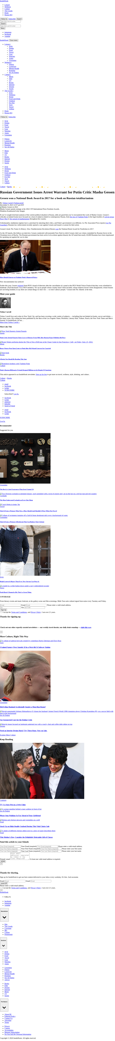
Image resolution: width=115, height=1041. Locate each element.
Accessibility (9, 1030)
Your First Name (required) (30, 849)
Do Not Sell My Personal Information (17, 1034)
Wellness (7, 7)
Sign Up (3, 610)
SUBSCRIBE (9, 390)
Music (11, 77)
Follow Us (4, 19)
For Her (12, 103)
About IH (7, 1014)
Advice (7, 980)
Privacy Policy (36, 612)
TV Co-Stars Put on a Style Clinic (13, 805)
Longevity (12, 66)
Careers (7, 1028)
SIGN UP (4, 883)
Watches (12, 56)
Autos (11, 58)
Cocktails (3, 496)
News (2, 588)
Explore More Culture (8, 735)
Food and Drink (14, 99)
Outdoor (12, 101)
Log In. (16, 394)
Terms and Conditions (19, 612)
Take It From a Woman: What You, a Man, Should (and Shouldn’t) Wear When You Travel (28, 511)
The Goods (8, 11)
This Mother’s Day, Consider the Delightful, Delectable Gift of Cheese (26, 837)
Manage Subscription (12, 1032)
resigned (20, 286)
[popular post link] (25, 483)
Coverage (7, 928)
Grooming (12, 60)
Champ (7, 932)
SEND (3, 861)
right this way (86, 627)
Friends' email (5, 859)
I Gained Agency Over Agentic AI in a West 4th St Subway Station (25, 647)
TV (10, 81)
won (57, 229)
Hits (5, 924)
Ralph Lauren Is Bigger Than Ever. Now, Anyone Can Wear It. (19, 581)
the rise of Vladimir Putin (79, 217)
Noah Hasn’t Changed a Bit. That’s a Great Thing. (16, 592)
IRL (5, 930)
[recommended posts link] (30, 641)
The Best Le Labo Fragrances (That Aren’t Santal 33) (17, 489)
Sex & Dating (14, 73)
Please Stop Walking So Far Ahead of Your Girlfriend (20, 816)
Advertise (7, 1020)
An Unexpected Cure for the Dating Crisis (16, 720)
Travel (11, 52)
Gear (10, 54)
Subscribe (12, 19)
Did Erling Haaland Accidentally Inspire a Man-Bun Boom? (23, 707)
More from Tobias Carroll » (10, 322)
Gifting (11, 109)
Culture (7, 9)
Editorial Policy (9, 1016)
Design (11, 87)
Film (10, 79)
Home (11, 97)
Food (11, 50)
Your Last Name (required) (30, 851)
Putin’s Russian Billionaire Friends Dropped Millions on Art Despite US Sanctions (25, 370)
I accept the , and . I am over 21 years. (29, 612)
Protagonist (8, 934)
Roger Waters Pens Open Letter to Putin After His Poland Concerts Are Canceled (25, 348)
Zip (22, 607)
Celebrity (3, 800)
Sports (11, 89)
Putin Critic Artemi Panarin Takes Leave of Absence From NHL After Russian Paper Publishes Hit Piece (32, 337)
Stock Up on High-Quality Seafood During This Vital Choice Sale (24, 826)
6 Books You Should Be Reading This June (13, 359)
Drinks (11, 48)
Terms (6, 1022)
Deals (6, 13)
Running (12, 70)
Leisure (7, 5)
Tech (10, 105)
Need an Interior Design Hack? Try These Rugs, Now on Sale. (23, 731)
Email (23, 605)
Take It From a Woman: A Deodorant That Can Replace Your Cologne (22, 522)
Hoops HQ (8, 15)
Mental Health (14, 68)
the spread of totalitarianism (19, 219)
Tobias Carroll (8, 203)
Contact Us (8, 1018)
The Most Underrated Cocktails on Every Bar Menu (16, 500)
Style (11, 46)
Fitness (11, 64)
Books (11, 83)
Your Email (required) (29, 846)
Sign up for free (41, 374)
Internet (11, 85)
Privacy (7, 1026)
